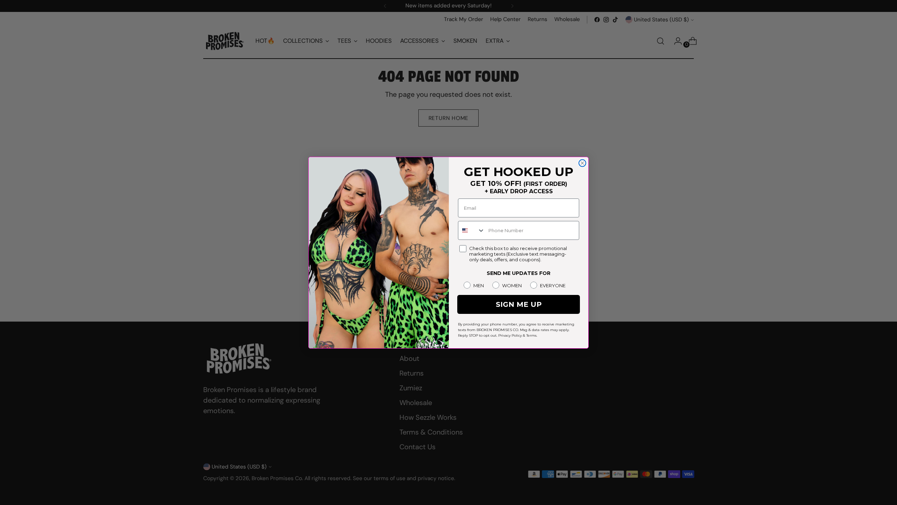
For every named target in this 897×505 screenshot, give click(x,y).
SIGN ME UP (519, 304)
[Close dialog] (582, 163)
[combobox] (471, 230)
